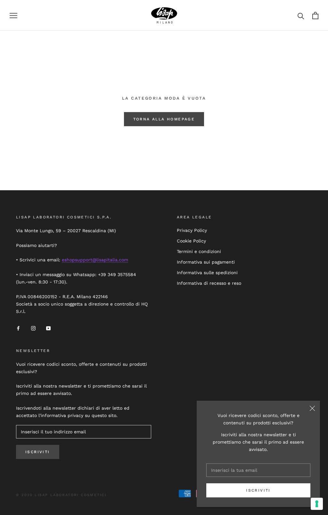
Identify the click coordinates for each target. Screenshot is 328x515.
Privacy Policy (192, 230)
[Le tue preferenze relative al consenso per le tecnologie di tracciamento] (317, 504)
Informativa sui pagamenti (206, 262)
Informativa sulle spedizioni (207, 272)
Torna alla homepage (164, 119)
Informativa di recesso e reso (209, 283)
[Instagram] (33, 328)
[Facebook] (18, 328)
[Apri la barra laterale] (13, 15)
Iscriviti (258, 490)
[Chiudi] (312, 408)
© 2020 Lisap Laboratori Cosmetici (61, 495)
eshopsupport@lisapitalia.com (95, 259)
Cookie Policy (191, 240)
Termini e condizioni (199, 251)
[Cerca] (301, 15)
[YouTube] (48, 328)
